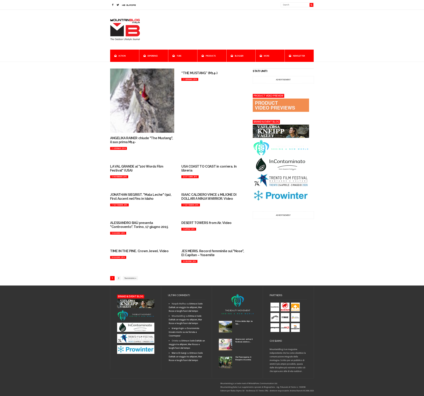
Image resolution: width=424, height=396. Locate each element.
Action (122, 55)
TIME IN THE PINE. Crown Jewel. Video (139, 251)
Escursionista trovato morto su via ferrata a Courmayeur (184, 332)
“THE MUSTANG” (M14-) (199, 73)
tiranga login (178, 328)
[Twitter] (117, 4)
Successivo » (130, 278)
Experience (153, 55)
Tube (179, 55)
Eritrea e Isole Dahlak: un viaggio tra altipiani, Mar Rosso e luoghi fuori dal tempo (186, 307)
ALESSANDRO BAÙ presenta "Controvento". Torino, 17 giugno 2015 (139, 225)
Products (211, 55)
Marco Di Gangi (179, 353)
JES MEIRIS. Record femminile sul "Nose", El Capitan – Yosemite (212, 253)
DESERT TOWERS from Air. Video (206, 223)
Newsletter (299, 55)
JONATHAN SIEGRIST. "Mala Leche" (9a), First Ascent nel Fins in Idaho (140, 197)
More (266, 55)
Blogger (239, 55)
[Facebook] (112, 4)
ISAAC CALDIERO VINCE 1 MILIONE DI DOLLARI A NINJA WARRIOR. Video (208, 197)
